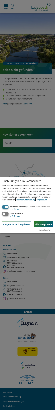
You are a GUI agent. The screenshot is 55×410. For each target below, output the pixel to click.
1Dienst (14, 209)
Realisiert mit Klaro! (45, 230)
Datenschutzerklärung (25, 199)
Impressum (42, 199)
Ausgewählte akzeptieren (16, 224)
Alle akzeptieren (43, 224)
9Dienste (15, 216)
